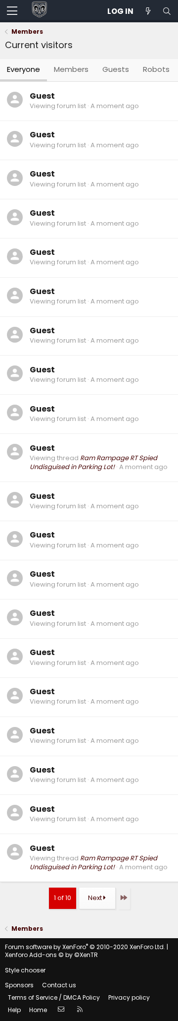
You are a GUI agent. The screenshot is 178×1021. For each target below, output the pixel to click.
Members (71, 69)
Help (14, 1010)
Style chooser (25, 970)
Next (95, 897)
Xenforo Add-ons (51, 955)
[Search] (166, 11)
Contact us (59, 985)
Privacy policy (129, 997)
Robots (156, 69)
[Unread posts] (147, 11)
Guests (115, 69)
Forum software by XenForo (85, 947)
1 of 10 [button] (62, 897)
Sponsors (19, 985)
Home (38, 1010)
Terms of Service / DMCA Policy (54, 997)
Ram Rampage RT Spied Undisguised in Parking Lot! (93, 462)
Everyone (23, 69)
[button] (12, 11)
